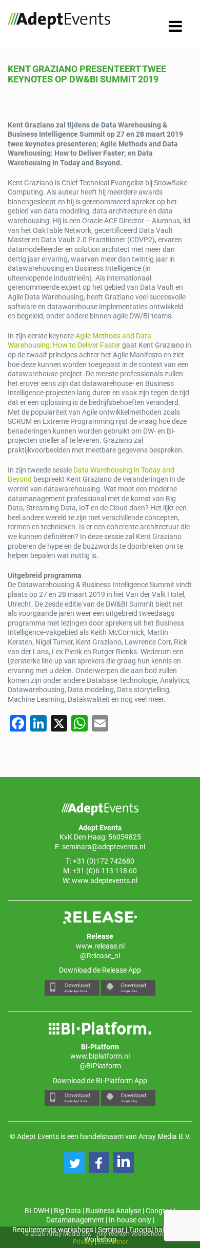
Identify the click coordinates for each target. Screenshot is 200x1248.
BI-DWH (37, 1211)
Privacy (83, 1241)
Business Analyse (113, 1211)
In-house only (130, 1220)
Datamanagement (75, 1220)
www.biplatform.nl (100, 1056)
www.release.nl (100, 946)
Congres (159, 1211)
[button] (74, 1162)
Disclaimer (113, 1241)
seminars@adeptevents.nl (103, 847)
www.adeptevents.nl (104, 880)
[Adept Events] (59, 22)
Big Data (67, 1211)
